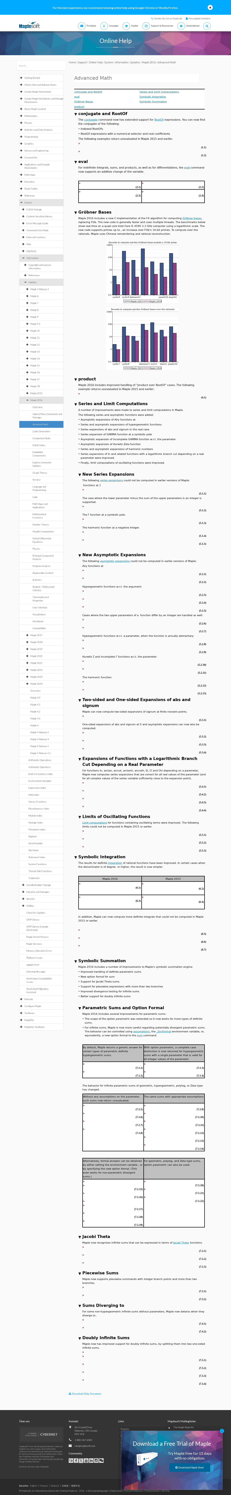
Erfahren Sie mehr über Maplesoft (34, 1466)
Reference (29, 195)
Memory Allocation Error (39, 950)
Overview (37, 407)
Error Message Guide (37, 223)
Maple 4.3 (35, 718)
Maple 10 (35, 330)
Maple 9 (34, 316)
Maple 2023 (36, 676)
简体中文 (75, 1485)
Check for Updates (35, 912)
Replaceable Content (42, 572)
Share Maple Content (35, 108)
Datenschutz (116, 1490)
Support (82, 62)
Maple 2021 (36, 662)
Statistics (37, 579)
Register (32, 836)
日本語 (65, 1485)
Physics (28, 122)
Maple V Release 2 (39, 732)
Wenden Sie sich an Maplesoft (168, 18)
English (33, 1485)
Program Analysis (41, 565)
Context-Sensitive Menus (39, 216)
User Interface (39, 607)
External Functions (36, 237)
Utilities (30, 905)
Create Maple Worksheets (37, 91)
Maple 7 (34, 303)
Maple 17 (35, 379)
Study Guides (31, 188)
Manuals (28, 999)
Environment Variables (40, 780)
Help (28, 244)
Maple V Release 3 (39, 289)
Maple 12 (35, 344)
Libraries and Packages (37, 891)
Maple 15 (35, 365)
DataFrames (38, 445)
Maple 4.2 (35, 711)
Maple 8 (34, 309)
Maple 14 (35, 358)
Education (29, 181)
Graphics (29, 143)
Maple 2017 (36, 635)
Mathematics (31, 115)
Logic (35, 496)
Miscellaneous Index (38, 808)
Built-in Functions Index (40, 773)
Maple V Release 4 (39, 739)
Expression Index (37, 787)
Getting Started (32, 77)
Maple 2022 (36, 669)
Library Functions (37, 801)
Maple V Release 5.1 (40, 753)
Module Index (35, 815)
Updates (32, 282)
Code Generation (41, 431)
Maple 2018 (36, 642)
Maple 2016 (36, 400)
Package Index (35, 822)
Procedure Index (36, 829)
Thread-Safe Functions (40, 871)
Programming (31, 136)
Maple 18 (35, 386)
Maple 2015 (36, 393)
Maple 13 (35, 351)
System (28, 202)
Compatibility (39, 628)
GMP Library (32, 919)
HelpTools (31, 251)
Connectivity (30, 157)
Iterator (36, 479)
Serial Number (35, 843)
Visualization (38, 614)
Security (30, 898)
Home (72, 62)
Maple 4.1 (35, 704)
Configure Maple (32, 1006)
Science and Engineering (36, 150)
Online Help (96, 62)
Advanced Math (40, 424)
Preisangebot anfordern (199, 18)
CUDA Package (34, 209)
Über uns (24, 1421)
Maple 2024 (36, 683)
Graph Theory (39, 472)
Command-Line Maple (37, 230)
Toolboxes (29, 1013)
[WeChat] (101, 1460)
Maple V (34, 725)
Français (44, 1485)
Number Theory (40, 524)
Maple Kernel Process (37, 936)
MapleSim (29, 1019)
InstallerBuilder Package (38, 884)
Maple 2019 (36, 649)
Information (32, 258)
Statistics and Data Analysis (38, 129)
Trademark (34, 878)
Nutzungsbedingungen (98, 1490)
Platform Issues (34, 957)
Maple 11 (35, 337)
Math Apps (29, 174)
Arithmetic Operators (39, 767)
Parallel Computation (43, 531)
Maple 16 (35, 372)
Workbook (37, 621)
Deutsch (55, 1485)
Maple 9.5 (35, 323)
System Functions (37, 864)
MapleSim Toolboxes (34, 1026)
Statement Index (36, 857)
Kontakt (73, 1421)
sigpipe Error (32, 964)
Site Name (33, 850)
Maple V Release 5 (39, 746)
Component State (41, 438)
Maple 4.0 (35, 697)
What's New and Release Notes (40, 84)
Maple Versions (34, 943)
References (34, 275)
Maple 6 (34, 296)
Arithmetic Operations (39, 760)
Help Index (33, 794)
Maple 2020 (36, 656)
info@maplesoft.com (85, 1445)
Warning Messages (36, 971)
